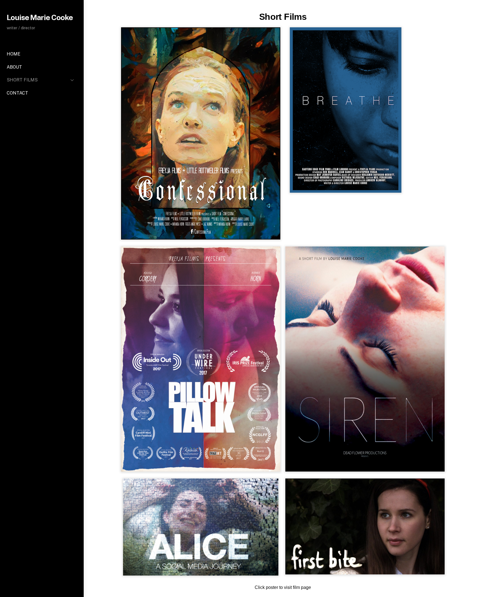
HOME (13, 54)
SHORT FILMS (22, 80)
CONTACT (17, 93)
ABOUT (14, 67)
